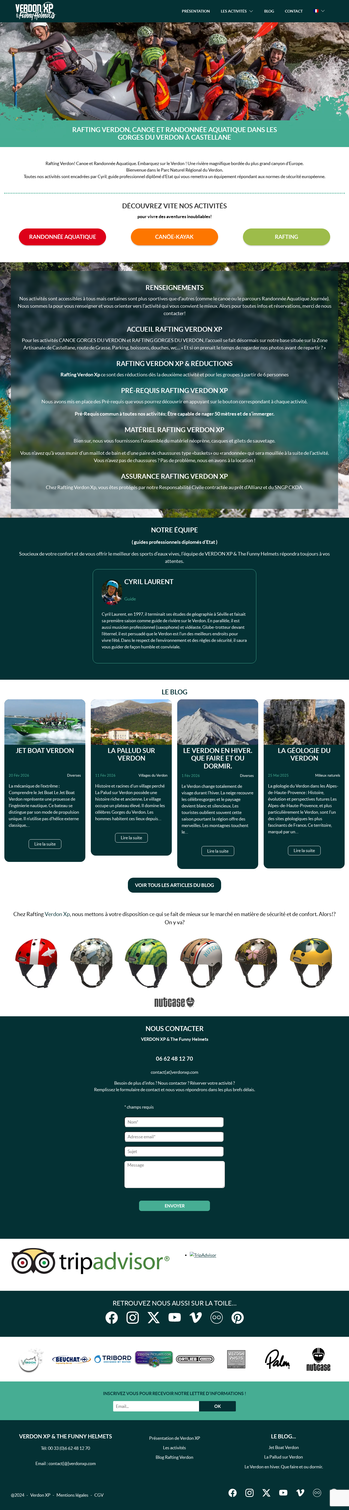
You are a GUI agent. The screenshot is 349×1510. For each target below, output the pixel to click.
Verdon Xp (57, 914)
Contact (294, 11)
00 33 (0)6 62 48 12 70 (69, 1448)
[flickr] (216, 1317)
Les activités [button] (234, 11)
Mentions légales (72, 1495)
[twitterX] (154, 1317)
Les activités (174, 1447)
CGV (99, 1495)
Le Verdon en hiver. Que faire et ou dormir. (217, 758)
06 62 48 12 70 (174, 1059)
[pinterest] (237, 1317)
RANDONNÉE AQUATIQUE (62, 237)
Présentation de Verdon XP (174, 1438)
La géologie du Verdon (304, 754)
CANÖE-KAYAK (174, 237)
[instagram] (133, 1317)
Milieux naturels (327, 775)
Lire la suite (45, 843)
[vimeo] (195, 1317)
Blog (269, 11)
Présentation (196, 11)
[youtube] (175, 1317)
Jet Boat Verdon (45, 750)
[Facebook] (112, 1317)
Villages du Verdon (153, 775)
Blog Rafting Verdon (174, 1457)
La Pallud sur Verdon (131, 754)
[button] (319, 11)
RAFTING (286, 237)
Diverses (74, 775)
